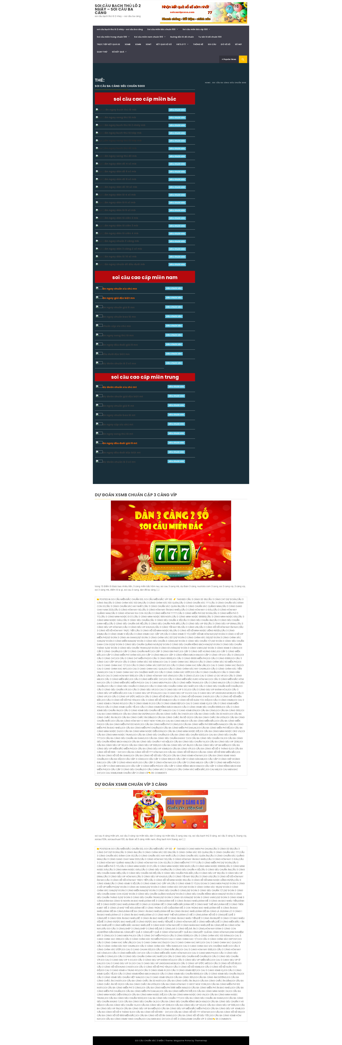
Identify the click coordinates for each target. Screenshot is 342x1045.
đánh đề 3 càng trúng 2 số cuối (154, 907)
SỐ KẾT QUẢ (118, 51)
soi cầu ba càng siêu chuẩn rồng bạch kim (181, 1001)
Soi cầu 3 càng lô (184, 675)
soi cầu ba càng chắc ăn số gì (171, 717)
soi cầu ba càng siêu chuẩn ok (205, 738)
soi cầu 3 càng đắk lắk (165, 949)
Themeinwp (201, 1040)
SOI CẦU (212, 44)
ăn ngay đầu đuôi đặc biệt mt (122, 452)
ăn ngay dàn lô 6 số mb (120, 202)
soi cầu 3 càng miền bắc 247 (146, 679)
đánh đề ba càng (113, 911)
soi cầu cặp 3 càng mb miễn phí (218, 762)
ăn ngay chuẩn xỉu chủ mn (120, 288)
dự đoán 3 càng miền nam (117, 640)
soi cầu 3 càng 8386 (219, 658)
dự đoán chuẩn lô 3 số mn (119, 363)
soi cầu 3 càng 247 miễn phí (132, 658)
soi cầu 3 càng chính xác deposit (146, 665)
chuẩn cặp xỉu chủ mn (117, 326)
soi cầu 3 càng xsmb (221, 700)
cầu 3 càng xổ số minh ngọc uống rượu (197, 630)
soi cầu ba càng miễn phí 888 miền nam (201, 724)
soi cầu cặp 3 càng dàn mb (187, 759)
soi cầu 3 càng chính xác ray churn (185, 668)
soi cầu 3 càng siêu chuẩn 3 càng (125, 686)
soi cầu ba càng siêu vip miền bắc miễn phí (181, 1008)
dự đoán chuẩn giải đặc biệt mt (123, 396)
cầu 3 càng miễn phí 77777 (162, 613)
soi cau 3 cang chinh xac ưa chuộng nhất (129, 672)
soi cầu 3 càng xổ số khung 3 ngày (189, 696)
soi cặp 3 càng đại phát (165, 651)
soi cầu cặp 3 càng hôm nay (155, 762)
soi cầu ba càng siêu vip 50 (186, 1005)
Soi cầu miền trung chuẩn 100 (112, 37)
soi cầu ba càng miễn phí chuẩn (140, 727)
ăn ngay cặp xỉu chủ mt (118, 424)
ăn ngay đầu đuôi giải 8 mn (120, 344)
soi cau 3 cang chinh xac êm (223, 665)
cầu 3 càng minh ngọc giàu (124, 869)
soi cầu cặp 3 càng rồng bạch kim (180, 765)
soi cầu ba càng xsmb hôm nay (185, 755)
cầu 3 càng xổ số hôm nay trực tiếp (126, 880)
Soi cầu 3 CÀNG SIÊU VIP (141, 689)
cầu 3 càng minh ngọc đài (221, 616)
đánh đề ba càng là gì (209, 911)
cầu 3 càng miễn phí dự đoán (195, 613)
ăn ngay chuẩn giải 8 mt (118, 405)
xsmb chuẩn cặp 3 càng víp (133, 772)
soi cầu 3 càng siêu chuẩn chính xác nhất (169, 686)
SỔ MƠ (238, 44)
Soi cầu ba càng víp (179, 748)
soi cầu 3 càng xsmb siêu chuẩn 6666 (199, 706)
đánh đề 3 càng (154, 900)
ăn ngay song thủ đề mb (121, 156)
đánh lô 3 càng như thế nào (162, 914)
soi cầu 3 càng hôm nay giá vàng (154, 675)
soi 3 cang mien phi (121, 935)
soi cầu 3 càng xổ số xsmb (152, 700)
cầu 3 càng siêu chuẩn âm (197, 620)
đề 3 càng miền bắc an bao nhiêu (127, 925)
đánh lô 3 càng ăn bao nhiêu (128, 914)
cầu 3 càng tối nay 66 (167, 627)
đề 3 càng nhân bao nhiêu (192, 925)
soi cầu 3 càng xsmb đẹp (166, 703)
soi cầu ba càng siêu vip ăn (173, 745)
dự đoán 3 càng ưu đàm (161, 647)
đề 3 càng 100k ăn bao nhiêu (120, 918)
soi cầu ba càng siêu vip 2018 (222, 741)
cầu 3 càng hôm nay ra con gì (129, 613)
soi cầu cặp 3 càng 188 (157, 759)
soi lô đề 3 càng (176, 1018)
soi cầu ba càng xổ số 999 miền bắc (215, 752)
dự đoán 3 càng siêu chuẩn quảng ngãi (135, 644)
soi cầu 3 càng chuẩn (204, 672)
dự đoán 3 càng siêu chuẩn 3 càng (153, 640)
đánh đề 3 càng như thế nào (201, 904)
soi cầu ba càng (206, 710)
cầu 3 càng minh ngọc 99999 (189, 616)
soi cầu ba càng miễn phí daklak (178, 727)
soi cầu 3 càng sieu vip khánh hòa (207, 689)
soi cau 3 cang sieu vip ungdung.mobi (210, 693)
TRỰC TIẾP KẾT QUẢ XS (108, 44)
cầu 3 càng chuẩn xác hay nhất (124, 606)
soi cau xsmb (108, 772)
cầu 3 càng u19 (189, 627)
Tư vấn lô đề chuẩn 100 (209, 37)
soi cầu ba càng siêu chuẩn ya (187, 741)
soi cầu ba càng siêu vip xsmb (150, 748)
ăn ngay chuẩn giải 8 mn (119, 307)
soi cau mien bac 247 (154, 1018)
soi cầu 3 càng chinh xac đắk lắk (186, 665)
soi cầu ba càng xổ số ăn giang (154, 1015)
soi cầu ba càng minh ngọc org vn (220, 731)
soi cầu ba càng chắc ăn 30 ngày (209, 713)
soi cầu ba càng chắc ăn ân (178, 980)
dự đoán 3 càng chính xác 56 (191, 637)
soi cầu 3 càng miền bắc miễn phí (121, 682)
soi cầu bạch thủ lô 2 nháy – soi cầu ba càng (118, 9)
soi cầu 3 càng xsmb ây (137, 703)
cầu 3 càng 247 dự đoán (221, 599)
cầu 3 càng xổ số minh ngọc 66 (153, 630)
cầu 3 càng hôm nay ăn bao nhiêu (161, 609)
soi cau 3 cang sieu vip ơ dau (141, 693)
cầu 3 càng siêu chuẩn (136, 620)
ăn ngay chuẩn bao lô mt (119, 415)
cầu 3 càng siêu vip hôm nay (119, 876)
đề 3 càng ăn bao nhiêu (150, 918)
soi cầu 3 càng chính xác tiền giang (157, 946)
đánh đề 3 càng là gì (141, 904)
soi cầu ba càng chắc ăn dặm (135, 717)
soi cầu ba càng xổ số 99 (178, 752)
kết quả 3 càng (140, 932)
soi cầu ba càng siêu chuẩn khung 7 (166, 738)
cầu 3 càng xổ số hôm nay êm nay (218, 627)
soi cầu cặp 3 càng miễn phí (142, 765)
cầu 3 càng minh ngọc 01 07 (117, 616)
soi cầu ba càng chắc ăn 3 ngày (170, 713)
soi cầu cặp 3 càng (132, 759)
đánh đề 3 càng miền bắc (169, 904)
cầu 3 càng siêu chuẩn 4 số (165, 620)
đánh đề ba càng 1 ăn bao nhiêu (142, 911)
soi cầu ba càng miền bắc (200, 720)
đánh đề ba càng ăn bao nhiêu (178, 911)
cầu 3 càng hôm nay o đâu (196, 609)
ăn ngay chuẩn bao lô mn (119, 316)
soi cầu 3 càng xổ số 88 (154, 696)
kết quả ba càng (189, 932)
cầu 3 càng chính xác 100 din (124, 602)
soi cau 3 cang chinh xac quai (146, 668)
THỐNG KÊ (198, 44)
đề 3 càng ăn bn (206, 918)
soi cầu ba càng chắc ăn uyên (207, 717)
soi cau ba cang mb (173, 720)
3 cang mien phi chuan (199, 848)
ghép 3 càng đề (149, 928)
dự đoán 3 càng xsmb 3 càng (221, 647)
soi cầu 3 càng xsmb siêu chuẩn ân (220, 973)
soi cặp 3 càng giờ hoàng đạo (198, 651)
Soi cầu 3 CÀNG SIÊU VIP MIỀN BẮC (192, 959)
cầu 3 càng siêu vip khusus (138, 627)
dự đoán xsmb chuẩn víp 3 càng (131, 784)
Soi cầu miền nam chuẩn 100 (148, 37)
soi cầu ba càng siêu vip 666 (141, 745)
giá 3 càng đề (180, 928)
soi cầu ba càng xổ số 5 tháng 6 (211, 748)
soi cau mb (212, 769)
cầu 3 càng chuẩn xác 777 (194, 602)
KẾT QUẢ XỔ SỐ (164, 44)
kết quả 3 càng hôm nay (164, 932)
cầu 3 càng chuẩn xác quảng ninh (201, 606)
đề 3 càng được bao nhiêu (116, 921)
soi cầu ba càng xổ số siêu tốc (149, 755)
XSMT (148, 44)
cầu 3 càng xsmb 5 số (116, 634)
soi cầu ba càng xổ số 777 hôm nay (142, 752)
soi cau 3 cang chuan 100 (136, 949)
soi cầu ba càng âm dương (134, 713)
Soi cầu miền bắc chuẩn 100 (161, 29)
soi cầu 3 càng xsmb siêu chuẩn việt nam (143, 710)
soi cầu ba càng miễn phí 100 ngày (120, 724)
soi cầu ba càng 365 (228, 710)
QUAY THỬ (102, 51)
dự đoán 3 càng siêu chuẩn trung (127, 647)
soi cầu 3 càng (231, 654)
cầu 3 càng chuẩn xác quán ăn (161, 606)
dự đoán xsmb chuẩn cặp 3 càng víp (136, 495)
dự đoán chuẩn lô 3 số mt (119, 462)
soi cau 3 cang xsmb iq (194, 703)
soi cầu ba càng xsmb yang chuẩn (122, 1018)
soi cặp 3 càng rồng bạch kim (182, 654)
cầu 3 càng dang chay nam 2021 (120, 859)
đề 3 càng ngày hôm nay (161, 925)
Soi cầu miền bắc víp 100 (195, 29)
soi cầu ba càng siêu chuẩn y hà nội (148, 741)
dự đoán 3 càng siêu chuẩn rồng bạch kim (184, 644)
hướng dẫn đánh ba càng (115, 932)
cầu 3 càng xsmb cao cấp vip (146, 634)
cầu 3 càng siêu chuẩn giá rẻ (126, 623)
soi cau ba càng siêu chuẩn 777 (162, 998)
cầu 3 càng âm (128, 852)
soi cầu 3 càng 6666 (160, 658)
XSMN (138, 44)
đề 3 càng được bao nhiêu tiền (151, 921)
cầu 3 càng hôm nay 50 (127, 609)
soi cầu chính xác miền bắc (189, 769)
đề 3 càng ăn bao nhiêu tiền (180, 918)
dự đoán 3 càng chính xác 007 (155, 637)
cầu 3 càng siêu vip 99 (194, 623)
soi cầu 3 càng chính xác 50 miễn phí (215, 661)
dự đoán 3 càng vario (190, 647)
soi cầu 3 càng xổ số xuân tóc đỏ (188, 700)
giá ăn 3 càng (197, 928)
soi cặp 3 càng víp (211, 654)
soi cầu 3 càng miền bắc (115, 679)
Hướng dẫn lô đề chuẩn (182, 37)
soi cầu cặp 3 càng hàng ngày (120, 762)
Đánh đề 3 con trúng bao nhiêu (191, 907)
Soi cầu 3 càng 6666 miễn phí (189, 658)
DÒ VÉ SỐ (225, 44)
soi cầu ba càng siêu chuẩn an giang (122, 738)
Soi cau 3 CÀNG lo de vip (210, 675)
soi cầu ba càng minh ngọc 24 (210, 991)
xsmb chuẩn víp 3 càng (199, 1018)
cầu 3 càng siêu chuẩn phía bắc (161, 623)
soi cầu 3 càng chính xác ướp (173, 672)
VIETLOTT (181, 44)
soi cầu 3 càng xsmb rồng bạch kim (156, 706)
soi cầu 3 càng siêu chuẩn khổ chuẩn (216, 686)
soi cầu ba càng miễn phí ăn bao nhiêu (209, 987)
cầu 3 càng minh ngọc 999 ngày (152, 616)
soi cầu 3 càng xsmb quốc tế (118, 706)
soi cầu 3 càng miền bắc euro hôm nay (186, 679)
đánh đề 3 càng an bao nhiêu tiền (218, 900)
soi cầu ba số (113, 759)
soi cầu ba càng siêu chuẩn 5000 (185, 734)
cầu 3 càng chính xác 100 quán (160, 602)
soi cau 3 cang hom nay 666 (117, 675)
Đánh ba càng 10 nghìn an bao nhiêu (124, 900)
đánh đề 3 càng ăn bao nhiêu (181, 900)
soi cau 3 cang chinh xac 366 (176, 661)
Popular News (229, 59)
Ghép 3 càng (132, 928)
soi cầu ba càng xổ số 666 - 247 (150, 1011)
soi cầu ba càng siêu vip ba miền (208, 745)
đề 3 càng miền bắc (204, 921)
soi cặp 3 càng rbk (153, 654)
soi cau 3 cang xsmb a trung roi (120, 970)
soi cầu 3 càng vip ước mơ (124, 696)
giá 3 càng (165, 928)
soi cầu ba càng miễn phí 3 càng (160, 724)
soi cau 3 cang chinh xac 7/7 (181, 939)
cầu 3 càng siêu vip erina (221, 623)
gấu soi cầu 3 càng (113, 928)
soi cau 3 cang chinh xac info (183, 942)
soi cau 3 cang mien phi (154, 682)
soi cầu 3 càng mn (210, 682)
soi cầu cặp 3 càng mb (186, 762)
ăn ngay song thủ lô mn (118, 335)
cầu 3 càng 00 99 (196, 599)
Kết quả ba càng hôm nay (214, 932)
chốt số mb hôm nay (202, 634)
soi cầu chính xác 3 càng (158, 769)
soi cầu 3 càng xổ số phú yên (119, 700)
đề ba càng (214, 925)
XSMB (128, 44)
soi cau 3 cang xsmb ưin (182, 710)
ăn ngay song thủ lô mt (118, 433)
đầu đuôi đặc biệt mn (116, 354)
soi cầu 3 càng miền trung (183, 682)
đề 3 (227, 914)
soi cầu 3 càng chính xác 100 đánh (138, 661)
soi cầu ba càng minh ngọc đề (181, 731)
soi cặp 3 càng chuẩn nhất (135, 651)
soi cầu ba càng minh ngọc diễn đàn (141, 731)
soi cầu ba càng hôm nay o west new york (136, 720)
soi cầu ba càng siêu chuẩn (149, 734)
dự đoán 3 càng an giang (122, 637)
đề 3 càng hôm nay (181, 921)
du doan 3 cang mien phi (211, 883)
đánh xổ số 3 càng (213, 914)
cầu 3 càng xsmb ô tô (177, 634)
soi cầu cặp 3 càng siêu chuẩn (124, 769)
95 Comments (159, 772)
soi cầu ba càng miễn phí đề (213, 727)
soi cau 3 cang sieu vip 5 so (171, 689)
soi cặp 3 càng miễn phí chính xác (121, 654)
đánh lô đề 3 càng (191, 914)
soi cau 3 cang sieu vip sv (173, 693)
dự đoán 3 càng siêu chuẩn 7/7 (193, 640)
